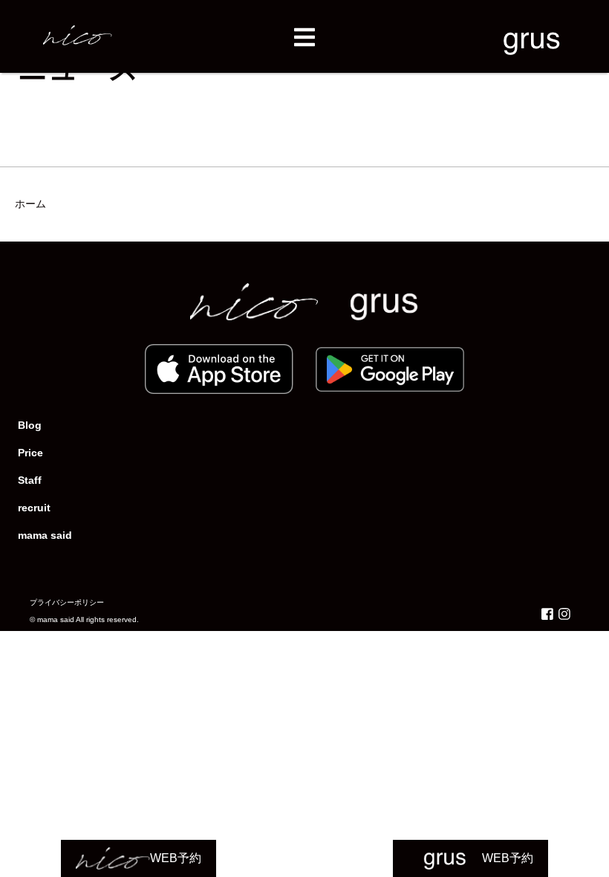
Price (30, 453)
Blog (30, 425)
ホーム (30, 204)
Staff (30, 480)
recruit (34, 508)
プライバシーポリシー (67, 602)
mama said (45, 535)
